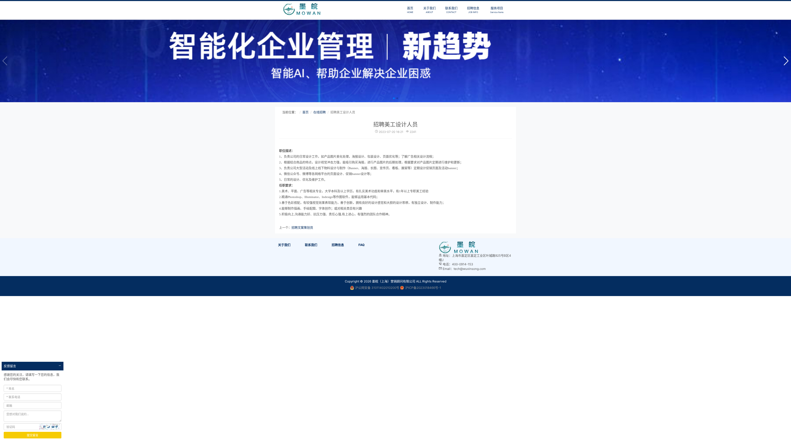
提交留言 (32, 435)
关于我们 (429, 10)
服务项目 (497, 10)
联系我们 (451, 10)
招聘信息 (473, 10)
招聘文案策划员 (302, 228)
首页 (410, 10)
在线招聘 (319, 112)
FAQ (361, 245)
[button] (786, 61)
